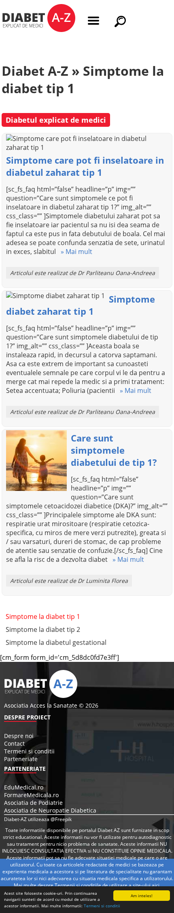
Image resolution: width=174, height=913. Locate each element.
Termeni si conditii (102, 906)
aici (155, 885)
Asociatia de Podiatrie (33, 802)
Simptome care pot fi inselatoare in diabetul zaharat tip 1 (85, 166)
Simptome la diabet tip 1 (43, 616)
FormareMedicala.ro (31, 795)
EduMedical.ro (23, 787)
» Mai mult (74, 251)
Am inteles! (142, 895)
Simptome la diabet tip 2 (43, 629)
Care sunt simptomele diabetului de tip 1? (114, 450)
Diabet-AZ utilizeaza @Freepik (38, 819)
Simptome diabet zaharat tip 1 (80, 305)
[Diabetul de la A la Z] (38, 19)
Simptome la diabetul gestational (56, 642)
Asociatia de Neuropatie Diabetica (50, 810)
